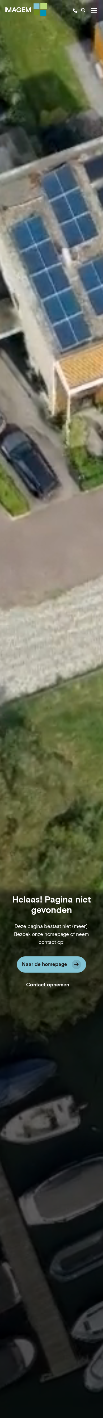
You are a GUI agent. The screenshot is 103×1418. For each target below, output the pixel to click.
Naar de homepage (44, 964)
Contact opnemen (47, 985)
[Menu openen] (93, 11)
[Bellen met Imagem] (75, 11)
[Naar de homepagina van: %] (26, 9)
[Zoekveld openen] (83, 11)
